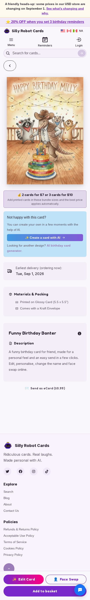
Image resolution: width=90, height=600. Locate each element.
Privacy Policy (12, 554)
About (7, 504)
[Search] (82, 53)
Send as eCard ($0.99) (45, 388)
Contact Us (11, 510)
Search (8, 491)
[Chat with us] (80, 590)
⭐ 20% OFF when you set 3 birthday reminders (45, 22)
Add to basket (45, 591)
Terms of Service (15, 542)
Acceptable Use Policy (18, 535)
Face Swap (66, 579)
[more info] (79, 333)
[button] (45, 130)
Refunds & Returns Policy (21, 529)
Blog (6, 498)
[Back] (9, 65)
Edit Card (23, 579)
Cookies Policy (13, 548)
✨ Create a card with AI (42, 237)
